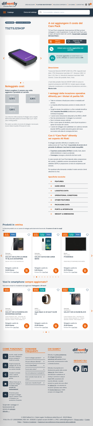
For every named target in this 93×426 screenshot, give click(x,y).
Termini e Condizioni (29, 422)
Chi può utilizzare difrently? (33, 361)
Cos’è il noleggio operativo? (33, 357)
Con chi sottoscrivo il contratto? (34, 373)
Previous (4, 56)
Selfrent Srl (51, 372)
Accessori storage (23, 22)
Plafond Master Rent (44, 4)
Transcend (10, 22)
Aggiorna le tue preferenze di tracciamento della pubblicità (56, 422)
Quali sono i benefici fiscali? (33, 383)
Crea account (30, 4)
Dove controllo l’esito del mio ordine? (33, 378)
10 (59, 277)
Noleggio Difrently (60, 4)
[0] (89, 4)
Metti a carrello (57, 41)
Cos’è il (31, 365)
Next (41, 56)
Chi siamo (71, 4)
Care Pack (16, 272)
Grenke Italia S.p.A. (55, 389)
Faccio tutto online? (31, 369)
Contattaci (80, 4)
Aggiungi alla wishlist (77, 41)
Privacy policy (78, 419)
